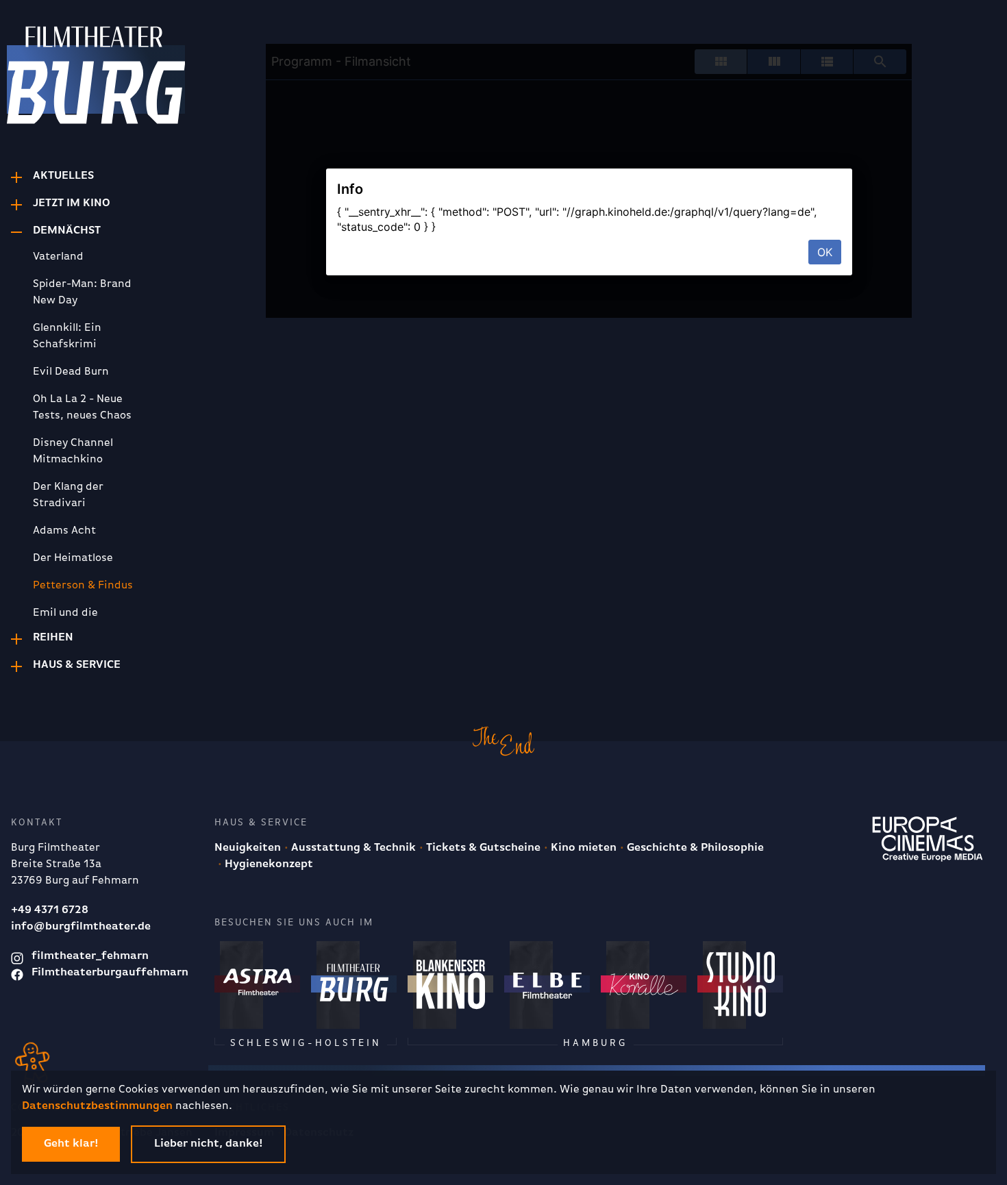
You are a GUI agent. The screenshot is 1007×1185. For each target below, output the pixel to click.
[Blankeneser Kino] (450, 984)
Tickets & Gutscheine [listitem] (481, 848)
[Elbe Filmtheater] (547, 984)
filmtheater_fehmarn (89, 956)
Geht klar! (71, 1143)
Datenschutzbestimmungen (97, 1106)
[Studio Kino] (740, 984)
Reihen (53, 637)
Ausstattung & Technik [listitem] (352, 848)
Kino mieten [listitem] (582, 848)
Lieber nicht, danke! (208, 1143)
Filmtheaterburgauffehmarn (108, 972)
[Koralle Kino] (643, 984)
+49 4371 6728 (49, 910)
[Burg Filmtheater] (75, 79)
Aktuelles (63, 176)
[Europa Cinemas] (927, 839)
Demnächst (67, 230)
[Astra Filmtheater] (257, 984)
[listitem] (90, 257)
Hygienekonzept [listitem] (267, 864)
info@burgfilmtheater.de (81, 926)
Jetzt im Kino (71, 203)
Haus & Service (77, 665)
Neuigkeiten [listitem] (247, 848)
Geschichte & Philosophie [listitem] (694, 848)
